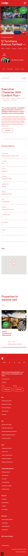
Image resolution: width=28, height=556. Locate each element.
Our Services (5, 475)
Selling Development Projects (9, 431)
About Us (4, 495)
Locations (4, 382)
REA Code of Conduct (7, 536)
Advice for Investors (7, 485)
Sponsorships (5, 502)
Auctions (4, 414)
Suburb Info (5, 529)
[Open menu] (24, 3)
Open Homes (5, 411)
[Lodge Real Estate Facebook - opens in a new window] (9, 362)
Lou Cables (20, 60)
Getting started (6, 472)
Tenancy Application (7, 455)
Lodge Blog (4, 522)
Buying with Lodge (6, 404)
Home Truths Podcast (7, 519)
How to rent (5, 451)
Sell (3, 421)
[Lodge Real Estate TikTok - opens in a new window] (24, 362)
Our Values (4, 509)
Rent (3, 444)
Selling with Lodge (6, 424)
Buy (3, 397)
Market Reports (6, 526)
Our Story (4, 499)
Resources (4, 516)
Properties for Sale (6, 400)
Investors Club (5, 489)
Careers (4, 506)
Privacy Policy (5, 545)
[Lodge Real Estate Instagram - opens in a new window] (14, 362)
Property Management (8, 468)
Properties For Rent (7, 448)
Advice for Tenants (6, 458)
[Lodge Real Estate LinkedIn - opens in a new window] (19, 362)
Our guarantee (5, 482)
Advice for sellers (6, 438)
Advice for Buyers (6, 407)
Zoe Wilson (14, 60)
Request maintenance (7, 462)
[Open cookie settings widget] (2, 553)
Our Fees (4, 478)
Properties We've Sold (7, 428)
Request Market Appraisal (8, 434)
